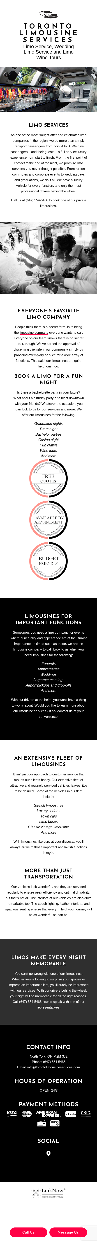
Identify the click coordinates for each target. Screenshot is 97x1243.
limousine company (34, 332)
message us (68, 1232)
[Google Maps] (48, 1154)
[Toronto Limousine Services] (48, 14)
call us (28, 1232)
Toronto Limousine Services (48, 34)
